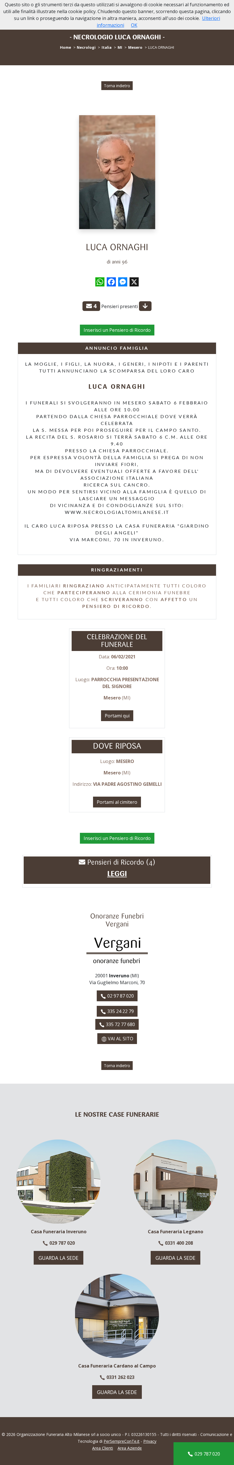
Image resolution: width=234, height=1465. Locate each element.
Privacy (149, 1441)
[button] (117, 874)
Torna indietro (117, 85)
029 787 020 (61, 1243)
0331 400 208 (178, 1243)
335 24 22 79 (120, 1011)
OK (134, 25)
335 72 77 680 (120, 1024)
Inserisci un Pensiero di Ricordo (117, 330)
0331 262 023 (119, 1377)
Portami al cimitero (117, 802)
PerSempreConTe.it (122, 1441)
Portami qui (117, 716)
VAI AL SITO (120, 1038)
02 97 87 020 (120, 996)
